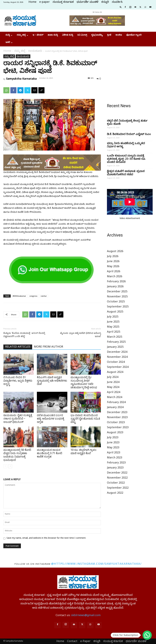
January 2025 (115, 347)
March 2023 (114, 458)
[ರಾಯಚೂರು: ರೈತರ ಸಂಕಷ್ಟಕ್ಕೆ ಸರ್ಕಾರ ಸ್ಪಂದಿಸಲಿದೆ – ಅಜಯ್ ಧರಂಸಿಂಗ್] (18, 402)
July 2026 (112, 257)
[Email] (34, 90)
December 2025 (117, 292)
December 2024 (117, 352)
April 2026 (113, 272)
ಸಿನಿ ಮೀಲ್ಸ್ (82, 35)
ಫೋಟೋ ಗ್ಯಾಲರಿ (134, 35)
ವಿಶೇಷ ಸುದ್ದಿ (67, 35)
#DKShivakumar (19, 296)
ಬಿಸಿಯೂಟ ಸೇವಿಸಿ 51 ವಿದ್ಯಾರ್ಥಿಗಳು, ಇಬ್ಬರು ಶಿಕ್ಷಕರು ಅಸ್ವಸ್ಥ (17, 381)
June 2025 (113, 322)
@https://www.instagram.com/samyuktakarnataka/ (96, 563)
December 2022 (117, 473)
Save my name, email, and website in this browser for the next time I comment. (46, 538)
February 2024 (116, 403)
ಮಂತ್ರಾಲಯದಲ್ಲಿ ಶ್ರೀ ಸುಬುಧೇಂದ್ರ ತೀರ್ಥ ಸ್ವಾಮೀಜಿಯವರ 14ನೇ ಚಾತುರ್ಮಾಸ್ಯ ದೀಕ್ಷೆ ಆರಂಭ (84, 382)
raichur (44, 296)
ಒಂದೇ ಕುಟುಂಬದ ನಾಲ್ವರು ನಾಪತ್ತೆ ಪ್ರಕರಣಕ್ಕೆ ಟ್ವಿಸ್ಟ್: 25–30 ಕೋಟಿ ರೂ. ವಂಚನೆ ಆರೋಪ (126, 159)
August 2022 (115, 493)
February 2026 (116, 282)
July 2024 (112, 377)
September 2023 (118, 428)
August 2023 (115, 433)
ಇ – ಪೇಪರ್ (38, 35)
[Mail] (135, 7)
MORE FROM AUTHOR (48, 347)
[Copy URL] (41, 90)
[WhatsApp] (145, 7)
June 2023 (113, 443)
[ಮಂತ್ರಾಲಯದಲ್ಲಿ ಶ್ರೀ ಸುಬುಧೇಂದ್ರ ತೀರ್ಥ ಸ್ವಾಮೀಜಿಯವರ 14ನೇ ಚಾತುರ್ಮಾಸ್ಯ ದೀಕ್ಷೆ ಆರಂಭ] (86, 364)
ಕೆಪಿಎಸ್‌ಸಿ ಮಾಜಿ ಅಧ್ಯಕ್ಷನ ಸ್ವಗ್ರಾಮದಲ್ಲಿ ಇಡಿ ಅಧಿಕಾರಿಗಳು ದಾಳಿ (52, 381)
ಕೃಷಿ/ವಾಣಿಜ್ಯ (97, 35)
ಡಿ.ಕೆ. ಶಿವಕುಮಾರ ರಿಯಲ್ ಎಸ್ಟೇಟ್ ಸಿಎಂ (129, 134)
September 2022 (118, 488)
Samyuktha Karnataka (21, 78)
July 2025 (112, 317)
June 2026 (113, 262)
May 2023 (113, 448)
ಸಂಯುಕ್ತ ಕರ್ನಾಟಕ (63, 2)
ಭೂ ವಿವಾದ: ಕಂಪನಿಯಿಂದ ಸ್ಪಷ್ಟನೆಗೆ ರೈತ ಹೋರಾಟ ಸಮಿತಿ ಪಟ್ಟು (85, 418)
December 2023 (117, 413)
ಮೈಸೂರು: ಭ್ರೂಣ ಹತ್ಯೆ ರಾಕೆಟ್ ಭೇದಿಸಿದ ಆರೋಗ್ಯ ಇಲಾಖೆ (80, 335)
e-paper (44, 2)
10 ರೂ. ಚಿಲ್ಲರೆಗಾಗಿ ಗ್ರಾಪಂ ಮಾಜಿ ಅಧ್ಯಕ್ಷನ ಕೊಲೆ (83, 451)
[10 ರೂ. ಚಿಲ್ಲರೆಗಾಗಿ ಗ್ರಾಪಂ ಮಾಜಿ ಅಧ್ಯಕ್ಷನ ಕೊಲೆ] (86, 436)
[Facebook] (125, 7)
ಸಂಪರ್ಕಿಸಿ (117, 2)
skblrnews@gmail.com (86, 616)
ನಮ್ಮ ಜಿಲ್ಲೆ (21, 35)
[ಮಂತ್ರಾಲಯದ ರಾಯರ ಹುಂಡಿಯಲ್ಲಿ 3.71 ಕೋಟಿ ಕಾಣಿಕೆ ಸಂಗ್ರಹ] (52, 436)
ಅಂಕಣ (118, 35)
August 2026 (115, 252)
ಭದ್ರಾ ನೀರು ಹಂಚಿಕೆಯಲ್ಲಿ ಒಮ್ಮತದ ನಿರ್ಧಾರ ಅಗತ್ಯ (126, 145)
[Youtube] (150, 7)
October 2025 (116, 302)
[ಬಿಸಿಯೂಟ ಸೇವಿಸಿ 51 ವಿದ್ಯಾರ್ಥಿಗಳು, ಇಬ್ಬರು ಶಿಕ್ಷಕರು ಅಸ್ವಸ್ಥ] (18, 364)
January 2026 (115, 287)
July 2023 (112, 438)
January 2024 (115, 408)
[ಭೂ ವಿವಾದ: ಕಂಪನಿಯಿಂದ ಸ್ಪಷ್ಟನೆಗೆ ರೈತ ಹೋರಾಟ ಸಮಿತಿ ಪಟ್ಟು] (86, 402)
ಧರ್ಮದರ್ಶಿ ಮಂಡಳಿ (87, 2)
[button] (120, 7)
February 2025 (116, 342)
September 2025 (118, 307)
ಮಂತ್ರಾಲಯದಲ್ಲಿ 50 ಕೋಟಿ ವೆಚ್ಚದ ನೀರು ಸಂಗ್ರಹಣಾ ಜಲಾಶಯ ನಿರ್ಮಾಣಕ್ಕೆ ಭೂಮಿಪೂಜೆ (17, 454)
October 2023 (116, 423)
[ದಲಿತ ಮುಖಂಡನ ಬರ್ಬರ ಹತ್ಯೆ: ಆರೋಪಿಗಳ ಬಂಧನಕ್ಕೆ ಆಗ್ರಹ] (52, 402)
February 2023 (116, 463)
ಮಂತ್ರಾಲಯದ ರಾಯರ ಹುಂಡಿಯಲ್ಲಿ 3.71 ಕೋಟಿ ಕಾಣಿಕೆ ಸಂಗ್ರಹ (49, 453)
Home (32, 2)
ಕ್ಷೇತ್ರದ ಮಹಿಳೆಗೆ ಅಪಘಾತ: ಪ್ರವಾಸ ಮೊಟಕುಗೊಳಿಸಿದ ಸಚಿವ (126, 173)
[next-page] (10, 466)
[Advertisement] (130, 73)
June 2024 (113, 382)
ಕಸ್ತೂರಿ (105, 2)
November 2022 (117, 478)
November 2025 (117, 297)
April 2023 (113, 453)
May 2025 (113, 327)
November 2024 (117, 357)
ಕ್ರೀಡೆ (109, 35)
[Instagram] (130, 7)
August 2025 (115, 312)
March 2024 (114, 398)
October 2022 (116, 483)
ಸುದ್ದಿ (7, 35)
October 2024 (116, 362)
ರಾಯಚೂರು (35, 51)
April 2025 (113, 332)
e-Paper (85, 641)
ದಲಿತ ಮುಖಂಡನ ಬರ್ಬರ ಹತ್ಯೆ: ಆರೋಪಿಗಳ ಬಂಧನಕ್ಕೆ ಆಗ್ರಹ (50, 418)
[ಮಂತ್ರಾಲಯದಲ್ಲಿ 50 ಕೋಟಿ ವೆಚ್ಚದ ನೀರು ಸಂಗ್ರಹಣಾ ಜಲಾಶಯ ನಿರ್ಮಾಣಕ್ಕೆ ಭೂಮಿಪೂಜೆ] (18, 436)
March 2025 (114, 337)
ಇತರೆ (7, 42)
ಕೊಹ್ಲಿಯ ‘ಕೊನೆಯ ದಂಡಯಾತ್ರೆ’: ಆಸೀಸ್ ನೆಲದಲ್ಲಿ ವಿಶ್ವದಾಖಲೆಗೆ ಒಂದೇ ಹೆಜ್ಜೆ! (24, 335)
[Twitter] (140, 7)
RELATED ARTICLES (17, 347)
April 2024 (113, 393)
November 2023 (117, 418)
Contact (72, 641)
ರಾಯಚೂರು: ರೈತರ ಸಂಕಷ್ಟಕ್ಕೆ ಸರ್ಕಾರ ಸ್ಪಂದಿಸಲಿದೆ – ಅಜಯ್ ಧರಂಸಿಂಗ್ (17, 418)
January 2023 (115, 468)
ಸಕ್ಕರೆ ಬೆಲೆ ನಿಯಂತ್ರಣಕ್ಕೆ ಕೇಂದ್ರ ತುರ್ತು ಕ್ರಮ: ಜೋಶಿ (127, 123)
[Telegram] (20, 90)
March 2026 (114, 277)
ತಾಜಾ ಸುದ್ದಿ (53, 35)
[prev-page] (5, 466)
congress (33, 296)
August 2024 (115, 372)
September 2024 (118, 367)
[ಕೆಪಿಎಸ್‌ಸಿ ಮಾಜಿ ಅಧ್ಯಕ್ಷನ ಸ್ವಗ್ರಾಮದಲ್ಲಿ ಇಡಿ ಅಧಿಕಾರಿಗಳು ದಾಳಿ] (52, 364)
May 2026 (113, 267)
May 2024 (113, 387)
